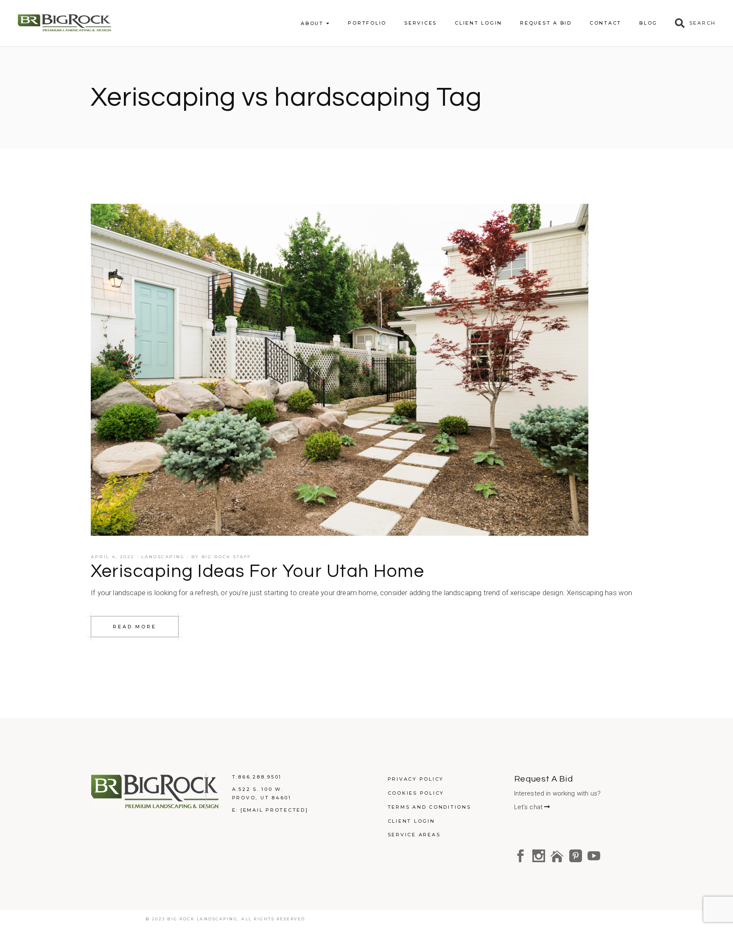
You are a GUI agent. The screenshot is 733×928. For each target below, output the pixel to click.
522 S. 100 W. (260, 789)
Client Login (411, 821)
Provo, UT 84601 (261, 798)
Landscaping (163, 557)
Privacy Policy (416, 779)
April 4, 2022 (112, 557)
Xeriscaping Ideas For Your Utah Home (257, 571)
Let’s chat (529, 807)
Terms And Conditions (429, 807)
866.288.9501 (260, 777)
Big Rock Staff (226, 557)
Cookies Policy (416, 793)
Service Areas (414, 835)
